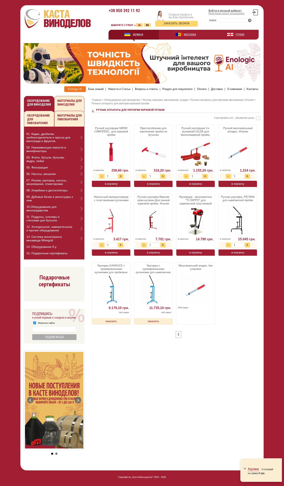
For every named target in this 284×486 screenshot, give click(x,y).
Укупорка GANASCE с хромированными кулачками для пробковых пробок (111, 269)
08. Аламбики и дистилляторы (47, 190)
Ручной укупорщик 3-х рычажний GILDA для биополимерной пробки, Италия (195, 132)
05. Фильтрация (37, 167)
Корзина (253, 469)
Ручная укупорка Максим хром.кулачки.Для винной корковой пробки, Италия (153, 200)
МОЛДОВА (190, 34)
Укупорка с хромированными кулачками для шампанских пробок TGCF (153, 269)
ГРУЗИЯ (240, 34)
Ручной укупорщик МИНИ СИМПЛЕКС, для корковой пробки (111, 131)
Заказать (111, 321)
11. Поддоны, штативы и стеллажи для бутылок (42, 218)
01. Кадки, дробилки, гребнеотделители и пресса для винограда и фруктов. (48, 137)
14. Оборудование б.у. (41, 246)
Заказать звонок (177, 23)
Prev (30, 400)
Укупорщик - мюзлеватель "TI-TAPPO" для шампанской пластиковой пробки (195, 200)
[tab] (54, 137)
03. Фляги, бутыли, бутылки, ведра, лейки (45, 159)
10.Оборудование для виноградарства (41, 208)
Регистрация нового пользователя (226, 13)
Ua (139, 25)
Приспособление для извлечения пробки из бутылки (153, 131)
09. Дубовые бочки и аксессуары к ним (49, 198)
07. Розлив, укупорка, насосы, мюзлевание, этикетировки (46, 182)
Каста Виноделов (142, 477)
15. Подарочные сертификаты (47, 253)
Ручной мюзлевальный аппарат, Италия (237, 130)
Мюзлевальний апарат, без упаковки (196, 267)
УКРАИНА (138, 34)
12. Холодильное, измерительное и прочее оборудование (49, 228)
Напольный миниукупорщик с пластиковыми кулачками (111, 198)
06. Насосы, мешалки (41, 174)
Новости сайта (46, 323)
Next (78, 400)
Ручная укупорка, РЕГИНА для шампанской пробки (238, 198)
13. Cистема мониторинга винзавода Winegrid (44, 238)
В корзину (111, 183)
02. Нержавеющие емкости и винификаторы (46, 149)
